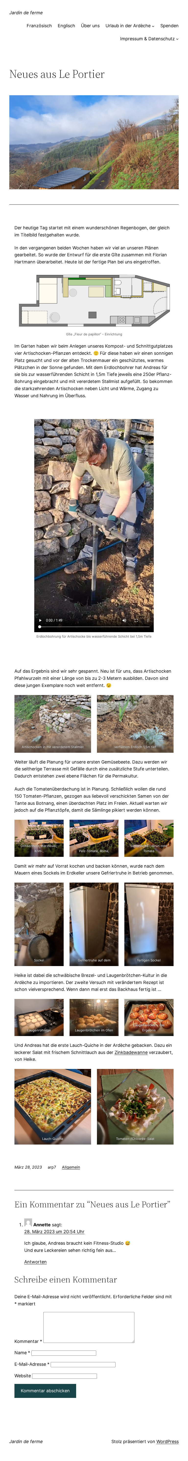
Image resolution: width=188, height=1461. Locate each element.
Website (22, 1375)
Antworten (35, 1261)
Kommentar (28, 1341)
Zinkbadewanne (131, 1052)
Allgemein (71, 1167)
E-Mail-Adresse (31, 1364)
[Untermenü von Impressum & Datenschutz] (177, 39)
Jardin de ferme (26, 12)
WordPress (167, 1441)
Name (22, 1352)
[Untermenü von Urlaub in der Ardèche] (153, 26)
